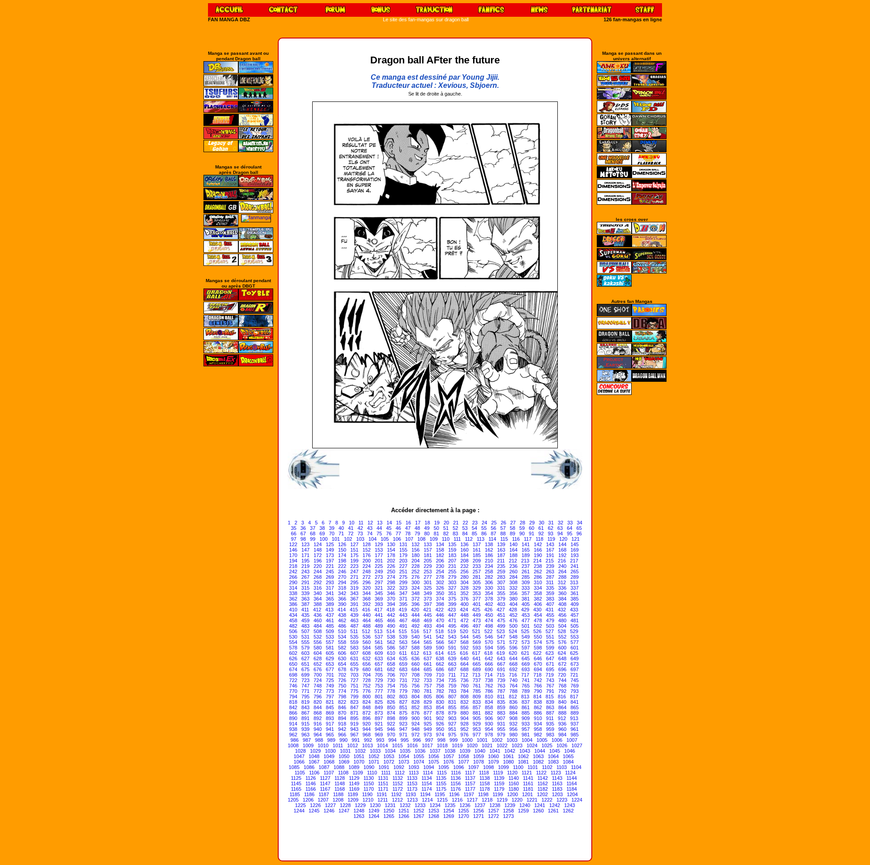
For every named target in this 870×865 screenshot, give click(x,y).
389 (330, 604)
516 (415, 631)
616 (464, 653)
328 (464, 588)
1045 (554, 751)
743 (550, 680)
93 (550, 533)
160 (464, 550)
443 (403, 615)
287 (550, 577)
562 (391, 642)
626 (293, 658)
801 (379, 696)
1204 (572, 794)
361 (574, 593)
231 (452, 566)
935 (550, 723)
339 (305, 593)
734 (440, 680)
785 (477, 691)
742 (538, 680)
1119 (498, 772)
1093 (413, 767)
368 (366, 598)
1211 (382, 800)
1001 (482, 740)
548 (513, 636)
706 (391, 675)
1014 (382, 745)
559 (354, 642)
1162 (542, 783)
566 (440, 642)
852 (415, 707)
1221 (532, 800)
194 (293, 560)
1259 (523, 810)
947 (403, 729)
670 (538, 664)
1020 (472, 745)
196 (318, 560)
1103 (561, 767)
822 (342, 702)
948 (415, 729)
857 (477, 707)
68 (312, 533)
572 (513, 642)
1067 (314, 761)
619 (501, 653)
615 (452, 653)
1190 (367, 794)
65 (579, 528)
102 (348, 539)
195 (305, 560)
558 (342, 642)
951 (452, 729)
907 (501, 718)
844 (318, 707)
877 (428, 713)
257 (477, 571)
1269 (448, 816)
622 (537, 653)
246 (342, 571)
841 (574, 702)
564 (415, 642)
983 (550, 734)
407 (550, 604)
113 (480, 539)
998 (441, 740)
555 (305, 642)
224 (366, 566)
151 (354, 550)
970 (391, 734)
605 (330, 653)
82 (446, 533)
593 (477, 647)
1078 (478, 761)
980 (513, 734)
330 (489, 588)
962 (293, 734)
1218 (487, 800)
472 (464, 620)
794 (293, 696)
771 (305, 691)
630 (342, 658)
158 (440, 550)
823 (354, 702)
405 (526, 604)
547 (501, 636)
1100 (518, 767)
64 (569, 528)
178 (391, 555)
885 (526, 713)
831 (452, 702)
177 (379, 555)
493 (428, 626)
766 (538, 685)
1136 (455, 778)
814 (537, 696)
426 (488, 609)
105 (385, 539)
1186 (309, 794)
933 (526, 723)
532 (318, 636)
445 (428, 615)
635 (403, 658)
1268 (433, 816)
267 (305, 577)
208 (464, 560)
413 (329, 609)
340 (318, 593)
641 (477, 658)
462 (342, 620)
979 (501, 734)
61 (541, 528)
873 (379, 713)
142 (538, 544)
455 (550, 615)
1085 (294, 767)
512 (366, 631)
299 (403, 582)
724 (318, 680)
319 (354, 588)
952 (464, 729)
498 (489, 626)
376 (464, 598)
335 (550, 588)
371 (403, 598)
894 (342, 718)
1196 (454, 794)
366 (342, 598)
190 (538, 555)
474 (489, 620)
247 (354, 571)
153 (379, 550)
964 (318, 734)
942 (342, 729)
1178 (484, 789)
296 (366, 582)
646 (538, 658)
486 (342, 626)
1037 (435, 751)
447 (452, 615)
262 (538, 571)
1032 (360, 751)
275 (403, 577)
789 (526, 691)
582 (342, 647)
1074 (418, 761)
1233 (420, 805)
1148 (339, 783)
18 (427, 522)
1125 (296, 778)
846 (342, 707)
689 (477, 669)
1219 (502, 800)
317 (330, 588)
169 (574, 550)
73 (360, 533)
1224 (576, 800)
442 (391, 615)
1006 (556, 740)
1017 (427, 745)
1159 (499, 783)
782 (440, 691)
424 (464, 609)
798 (342, 696)
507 (305, 631)
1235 (450, 805)
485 (330, 626)
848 (366, 707)
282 (489, 577)
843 (305, 707)
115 (504, 539)
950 (440, 729)
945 (379, 729)
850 (391, 707)
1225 (300, 805)
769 (574, 685)
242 (293, 571)
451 (501, 615)
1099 (503, 767)
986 (294, 740)
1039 (464, 751)
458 (293, 620)
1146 (310, 783)
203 (403, 560)
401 (477, 604)
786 (489, 691)
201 (379, 560)
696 (562, 669)
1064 (553, 756)
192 (562, 555)
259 (501, 571)
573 (526, 642)
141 (526, 544)
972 (415, 734)
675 (305, 669)
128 (366, 544)
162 (489, 550)
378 (489, 598)
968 (366, 734)
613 (427, 653)
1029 (315, 751)
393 (379, 604)
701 (330, 675)
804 (415, 696)
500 (513, 626)
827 (403, 702)
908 (513, 718)
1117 (470, 772)
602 (293, 653)
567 (452, 642)
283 (501, 577)
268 (318, 577)
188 (513, 555)
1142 (542, 778)
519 (452, 631)
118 (539, 539)
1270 (463, 816)
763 (501, 685)
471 (452, 620)
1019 (457, 745)
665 (477, 664)
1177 (470, 789)
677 (330, 669)
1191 (382, 794)
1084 (568, 761)
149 (330, 550)
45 (389, 528)
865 (574, 707)
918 (342, 723)
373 (428, 598)
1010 (323, 745)
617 (476, 653)
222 (342, 566)
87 (493, 533)
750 (342, 685)
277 (428, 577)
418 (391, 609)
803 (403, 696)
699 (305, 675)
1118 (484, 772)
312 (562, 582)
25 (494, 522)
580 (318, 647)
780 (415, 691)
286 (538, 577)
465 (379, 620)
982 (538, 734)
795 (305, 696)
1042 (509, 751)
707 (403, 675)
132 (415, 544)
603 (305, 653)
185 (477, 555)
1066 (299, 761)
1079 (493, 761)
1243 (569, 805)
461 (330, 620)
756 (415, 685)
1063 (538, 756)
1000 (467, 740)
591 (452, 647)
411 (305, 609)
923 (403, 723)
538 (391, 636)
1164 (571, 783)
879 (452, 713)
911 (550, 718)
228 (415, 566)
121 (575, 539)
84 (465, 533)
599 (550, 647)
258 (489, 571)
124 (318, 544)
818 (293, 702)
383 (550, 598)
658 (391, 664)
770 (293, 691)
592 (464, 647)
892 (318, 718)
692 (513, 669)
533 (330, 636)
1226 (315, 805)
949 (428, 729)
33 (570, 522)
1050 (343, 756)
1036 (420, 751)
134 (440, 544)
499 (501, 626)
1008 (293, 745)
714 (488, 675)
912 (562, 718)
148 (318, 550)
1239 (509, 805)
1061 (508, 756)
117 (528, 539)
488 (366, 626)
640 (464, 658)
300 (415, 582)
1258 (508, 810)
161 (477, 550)
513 (378, 631)
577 (574, 642)
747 (305, 685)
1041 (494, 751)
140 (513, 544)
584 (366, 647)
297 (379, 582)
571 (501, 642)
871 (354, 713)
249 (379, 571)
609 (379, 653)
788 (513, 691)
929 (477, 723)
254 (440, 571)
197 (330, 560)
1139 (499, 778)
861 (526, 707)
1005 (541, 740)
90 (522, 533)
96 (579, 533)
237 (526, 566)
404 (513, 604)
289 (574, 577)
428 (513, 609)
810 (489, 696)
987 (307, 740)
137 (477, 544)
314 (293, 588)
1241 (539, 805)
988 (319, 740)
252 (415, 571)
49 (427, 528)
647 (550, 658)
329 (477, 588)
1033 (375, 751)
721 (574, 675)
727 (354, 680)
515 (403, 631)
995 (405, 740)
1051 (358, 756)
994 (392, 740)
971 (403, 734)
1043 (524, 751)
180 (415, 555)
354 (489, 593)
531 (305, 636)
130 (391, 544)
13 (379, 522)
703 (354, 675)
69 (322, 533)
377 (477, 598)
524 (513, 631)
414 (342, 609)
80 (427, 533)
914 (293, 723)
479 (550, 620)
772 (318, 691)
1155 (441, 783)
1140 (513, 778)
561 (379, 642)
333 (526, 588)
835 (501, 702)
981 (526, 734)
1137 (470, 778)
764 (513, 685)
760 (464, 685)
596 (513, 647)
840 (562, 702)
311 (550, 582)
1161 (528, 783)
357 (526, 593)
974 (440, 734)
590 (440, 647)
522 (488, 631)
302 (440, 582)
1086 (309, 767)
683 (403, 669)
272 (366, 577)
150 (342, 550)
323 (403, 588)
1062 (523, 756)
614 (439, 653)
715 (501, 675)
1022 (502, 745)
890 (293, 718)
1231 (390, 805)
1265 (388, 816)
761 (477, 685)
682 (391, 669)
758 (440, 685)
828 (415, 702)
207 (452, 560)
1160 (513, 783)
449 (477, 615)
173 (330, 555)
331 (501, 588)
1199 (498, 794)
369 (379, 598)
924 (415, 723)
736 (464, 680)
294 (342, 582)
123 (305, 544)
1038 (450, 751)
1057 (448, 756)
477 (526, 620)
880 (464, 713)
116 (516, 539)
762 (489, 685)
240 (562, 566)
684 (415, 669)
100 (323, 539)
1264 (373, 816)
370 (391, 598)
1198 (483, 794)
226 (391, 566)
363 (305, 598)
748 (318, 685)
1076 (448, 761)
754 (391, 685)
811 (501, 696)
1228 (345, 805)
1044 (539, 751)
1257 (493, 810)
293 (330, 582)
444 (415, 615)
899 (403, 718)
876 (415, 713)
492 (415, 626)
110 (446, 539)
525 (525, 631)
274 (391, 577)
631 (354, 658)
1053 (388, 756)
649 (574, 658)
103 (360, 539)
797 (330, 696)
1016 (412, 745)
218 (293, 566)
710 (440, 675)
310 (538, 582)
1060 (493, 756)
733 (428, 680)
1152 (397, 783)
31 (551, 522)
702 (342, 675)
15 (398, 522)
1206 (308, 800)
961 (574, 729)
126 (342, 544)
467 (403, 620)
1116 (456, 772)
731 (403, 680)
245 (330, 571)
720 (562, 675)
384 (562, 598)
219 (305, 566)
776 (366, 691)
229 (428, 566)
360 (562, 593)
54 (474, 528)
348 (415, 593)
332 (513, 588)
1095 (443, 767)
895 (354, 718)
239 (550, 566)
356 (513, 593)
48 (417, 528)
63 (560, 528)
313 (574, 582)
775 (354, 691)
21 (456, 522)
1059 (478, 756)
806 (440, 696)
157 (428, 550)
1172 (397, 789)
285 (526, 577)
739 (501, 680)
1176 (455, 789)
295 (354, 582)
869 (330, 713)
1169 (354, 789)
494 (440, 626)
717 (525, 675)
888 (562, 713)
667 (501, 664)
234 (489, 566)
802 (391, 696)
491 (403, 626)
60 (531, 528)
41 (350, 528)
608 (366, 653)
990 (343, 740)
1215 (442, 800)
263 (550, 571)
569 (477, 642)
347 (403, 593)
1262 (568, 810)
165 (526, 550)
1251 (403, 810)
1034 (390, 751)
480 (562, 620)
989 (331, 740)
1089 (353, 767)
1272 (493, 816)
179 (403, 555)
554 (293, 642)
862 (538, 707)
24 (484, 522)
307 (501, 582)
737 (477, 680)
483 (305, 626)
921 (379, 723)
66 (293, 533)
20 (446, 522)
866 (293, 713)
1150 (368, 783)
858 (489, 707)
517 (427, 631)
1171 (383, 789)
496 (464, 626)
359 (550, 593)
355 (501, 593)
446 (440, 615)
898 (391, 718)
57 (503, 528)
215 (550, 560)
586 (391, 647)
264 (562, 571)
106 (397, 539)
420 (415, 609)
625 (574, 653)
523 (501, 631)
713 (476, 675)
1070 (358, 761)
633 (379, 658)
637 (428, 658)
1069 (343, 761)
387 (305, 604)
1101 (532, 767)
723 (305, 680)
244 (318, 571)
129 (379, 544)
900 (415, 718)
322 (391, 588)
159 (452, 550)
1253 (433, 810)
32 (560, 522)
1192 (396, 794)
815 (550, 696)
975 (452, 734)
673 (574, 664)
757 (428, 685)
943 (354, 729)
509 (330, 631)
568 (464, 642)
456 (562, 615)
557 (330, 642)
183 (452, 555)
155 (403, 550)
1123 (556, 772)
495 (452, 626)
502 (538, 626)
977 (477, 734)
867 (305, 713)
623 (550, 653)
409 (574, 604)
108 (421, 539)
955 (501, 729)
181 (428, 555)
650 (293, 664)
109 (434, 539)
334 (538, 588)
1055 (418, 756)
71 (341, 533)
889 (574, 713)
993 (380, 740)
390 (342, 604)
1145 (296, 783)
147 (305, 550)
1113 (414, 772)
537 (379, 636)
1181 (528, 789)
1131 (383, 778)
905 (477, 718)
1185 (295, 794)
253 (428, 571)
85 (474, 533)
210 (489, 560)
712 (464, 675)
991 (356, 740)
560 (366, 642)
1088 (339, 767)
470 (440, 620)
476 (513, 620)
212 (513, 560)
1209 (353, 800)
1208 (338, 800)
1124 (570, 772)
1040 (479, 751)
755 (403, 685)
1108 (343, 772)
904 (464, 718)
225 (379, 566)
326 (440, 588)
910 (538, 718)
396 (415, 604)
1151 (383, 783)
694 (538, 669)
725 (330, 680)
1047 (299, 756)
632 (366, 658)
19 (437, 522)
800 (366, 696)
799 (354, 696)
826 (391, 702)
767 (550, 685)
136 (464, 544)
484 (318, 626)
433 (574, 609)
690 (489, 669)
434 (293, 615)
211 (501, 560)
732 (415, 680)
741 (526, 680)
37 (312, 528)
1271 (478, 816)
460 (318, 620)
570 (489, 642)
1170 (368, 789)
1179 (499, 789)
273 (379, 577)
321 (379, 588)
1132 (397, 778)
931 (501, 723)
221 (330, 566)
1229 (360, 805)
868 (318, 713)
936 (562, 723)
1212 (397, 800)
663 (452, 664)
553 (574, 636)
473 (477, 620)
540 (415, 636)
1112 (400, 772)
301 (428, 582)
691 (501, 669)
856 (464, 707)
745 (574, 680)
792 (562, 691)
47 (408, 528)
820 (318, 702)
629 (330, 658)
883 (501, 713)
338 (293, 593)
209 (477, 560)
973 (428, 734)
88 (503, 533)
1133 (412, 778)
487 (354, 626)
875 (403, 713)
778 (391, 691)
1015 (397, 745)
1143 (557, 778)
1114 (428, 772)
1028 (300, 751)
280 (464, 577)
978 (489, 734)
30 (541, 522)
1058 (463, 756)
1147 (325, 783)
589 (428, 647)
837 (526, 702)
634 (391, 658)
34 (579, 522)
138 (489, 544)
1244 (299, 810)
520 (464, 631)
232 (464, 566)
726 (342, 680)
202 (391, 560)
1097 (473, 767)
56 (493, 528)
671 (550, 664)
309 (526, 582)
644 (513, 658)
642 (489, 658)
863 (550, 707)
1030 (330, 751)
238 (538, 566)
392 (366, 604)
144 (562, 544)
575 (550, 642)
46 (398, 528)
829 (428, 702)
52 (455, 528)
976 (464, 734)
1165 (296, 789)
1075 (433, 761)
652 (318, 664)
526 (537, 631)
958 (538, 729)
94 (560, 533)
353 (477, 593)
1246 (329, 810)
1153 (412, 783)
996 (417, 740)
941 (330, 729)
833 (477, 702)
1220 (517, 800)
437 (330, 615)
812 (513, 696)
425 (476, 609)
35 (293, 528)
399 (452, 604)
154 (391, 550)
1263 (358, 816)
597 (526, 647)
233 (477, 566)
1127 (325, 778)
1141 (528, 778)
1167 (325, 789)
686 (440, 669)
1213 (412, 800)
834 (489, 702)
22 (465, 522)
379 (501, 598)
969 (379, 734)
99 (312, 539)
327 (452, 588)
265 (574, 571)
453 (526, 615)
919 (354, 723)
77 (398, 533)
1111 (386, 772)
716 (513, 675)
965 (330, 734)
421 (427, 609)
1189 (353, 794)
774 (342, 691)
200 (366, 560)
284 (513, 577)
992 (368, 740)
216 (562, 560)
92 (541, 533)
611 (403, 653)
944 (366, 729)
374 (440, 598)
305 (477, 582)
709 (428, 675)
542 (440, 636)
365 (330, 598)
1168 (339, 789)
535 (354, 636)
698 (293, 675)
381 (526, 598)
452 (513, 615)
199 (354, 560)
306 (489, 582)
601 (574, 647)
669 (526, 664)
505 (574, 626)
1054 (403, 756)
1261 (553, 810)
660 (415, 664)
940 (318, 729)
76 (389, 533)
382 (538, 598)
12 (370, 522)
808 (464, 696)
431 (550, 609)
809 (477, 696)
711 (452, 675)
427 (501, 609)
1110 (372, 772)
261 (526, 571)
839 (550, 702)
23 (475, 522)
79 (417, 533)
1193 (411, 794)
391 (354, 604)
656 (366, 664)
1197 (469, 794)
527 (550, 631)
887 (550, 713)
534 (342, 636)
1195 (440, 794)
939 (305, 729)
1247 (343, 810)
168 (562, 550)
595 (501, 647)
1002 (497, 740)
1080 (508, 761)
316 (318, 588)
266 (293, 577)
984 (562, 734)
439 (354, 615)
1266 (403, 816)
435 (305, 615)
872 (366, 713)
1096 (458, 767)
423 (452, 609)
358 (538, 593)
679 (354, 669)
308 (513, 582)
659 (403, 664)
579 (305, 647)
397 (428, 604)
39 (331, 528)
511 (354, 631)
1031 (345, 751)
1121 (527, 772)
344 (366, 593)
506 (293, 631)
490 (391, 626)
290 (293, 582)
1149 (354, 783)
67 (303, 533)
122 (293, 544)
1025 (546, 745)
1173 (412, 789)
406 (538, 604)
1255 (463, 810)
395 (403, 604)
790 (538, 691)
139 (501, 544)
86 (484, 533)
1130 (368, 778)
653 (330, 664)
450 (489, 615)
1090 (368, 767)
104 (372, 539)
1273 (508, 816)
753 (379, 685)
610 (391, 653)
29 (532, 522)
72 (350, 533)
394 (391, 604)
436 (318, 615)
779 (403, 691)
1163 (557, 783)
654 (342, 664)
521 (476, 631)
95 (569, 533)
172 (318, 555)
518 (439, 631)
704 (366, 675)
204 (415, 560)
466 (391, 620)
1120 (512, 772)
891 (305, 718)
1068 (329, 761)
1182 (542, 789)
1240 (524, 805)
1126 (310, 778)
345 (379, 593)
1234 (435, 805)
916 (318, 723)
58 (512, 528)
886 (538, 713)
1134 (426, 778)
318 (342, 588)
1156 (455, 783)
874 (391, 713)
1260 (538, 810)
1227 (330, 805)
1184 (571, 789)
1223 (561, 800)
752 (366, 685)
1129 (354, 778)
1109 (358, 772)
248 (366, 571)
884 (513, 713)
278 (440, 577)
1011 (338, 745)
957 (526, 729)
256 (464, 571)
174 (342, 555)
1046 (569, 751)
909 (526, 718)
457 (574, 615)
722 (293, 680)
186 (489, 555)
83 (455, 533)
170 (293, 555)
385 (574, 598)
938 (293, 729)
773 (330, 691)
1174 (426, 789)
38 (322, 528)
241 (574, 566)
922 (391, 723)
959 (550, 729)
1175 (441, 789)
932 (513, 723)
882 (489, 713)
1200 (512, 794)
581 (330, 647)
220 (318, 566)
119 (551, 539)
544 (464, 636)
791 (550, 691)
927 (452, 723)
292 (318, 582)
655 (354, 664)
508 (318, 631)
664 (464, 664)
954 (489, 729)
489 (379, 626)
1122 (541, 772)
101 (336, 539)
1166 (310, 789)
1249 (373, 810)
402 (489, 604)
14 (389, 522)
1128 (339, 778)
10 (351, 522)
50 (436, 528)
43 (369, 528)
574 (538, 642)
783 (452, 691)
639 (452, 658)
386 (293, 604)
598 (538, 647)
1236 (464, 805)
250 (391, 571)
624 (562, 653)
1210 (367, 800)
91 (531, 533)
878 (440, 713)
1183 (557, 789)
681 (379, 669)
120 (563, 539)
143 (550, 544)
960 (562, 729)
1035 (405, 751)
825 (379, 702)
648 (562, 658)
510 (342, 631)
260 (513, 571)
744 (562, 680)
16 (408, 522)
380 (513, 598)
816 (562, 696)
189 (526, 555)
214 (537, 560)
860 (513, 707)
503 (550, 626)
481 (574, 620)
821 (330, 702)
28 (522, 522)
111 (457, 539)
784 (464, 691)
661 (428, 664)
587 (403, 647)
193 (574, 555)
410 (293, 609)
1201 (527, 794)
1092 (398, 767)
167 (550, 550)
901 (428, 718)
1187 (324, 794)
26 (503, 522)
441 (379, 615)
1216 (457, 800)
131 (403, 544)
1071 (373, 761)
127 (354, 544)
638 (440, 658)
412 (317, 609)
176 (366, 555)
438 (342, 615)
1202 (542, 794)
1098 (488, 767)
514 (391, 631)
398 (440, 604)
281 (477, 577)
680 (366, 669)
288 (562, 577)
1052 (373, 756)
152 (366, 550)
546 (489, 636)
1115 (442, 772)
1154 (426, 783)
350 (440, 593)
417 (378, 609)
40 (341, 528)
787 (501, 691)
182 (440, 555)
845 (330, 707)
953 (477, 729)
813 (525, 696)
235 (501, 566)
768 (562, 685)
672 (562, 664)
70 (331, 533)
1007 (571, 740)
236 (513, 566)
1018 (442, 745)
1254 (448, 810)
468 (415, 620)
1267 (418, 816)
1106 (314, 772)
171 (305, 555)
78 (408, 533)
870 (342, 713)
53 (465, 528)
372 (415, 598)
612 (415, 653)
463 (354, 620)
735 (452, 680)
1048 (314, 756)
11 (360, 522)
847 (354, 707)
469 (428, 620)
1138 (484, 778)
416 (366, 609)
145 (574, 544)
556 (318, 642)
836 (513, 702)
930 (489, 723)
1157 (470, 783)
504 (562, 626)
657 (379, 664)
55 (484, 528)
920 (366, 723)
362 (293, 598)
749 (330, 685)
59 (522, 528)
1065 (568, 756)
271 (354, 577)
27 (513, 522)
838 (538, 702)
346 (391, 593)
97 (293, 539)
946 (391, 729)
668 (513, 664)
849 (379, 707)
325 (428, 588)
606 (342, 653)
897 (379, 718)
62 (550, 528)
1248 (358, 810)
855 (452, 707)
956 (513, 729)
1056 (433, 756)
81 (436, 533)
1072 (388, 761)
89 (512, 533)
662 (440, 664)
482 (293, 626)
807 (452, 696)
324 (415, 588)
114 (492, 539)
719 (550, 675)
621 (525, 653)
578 (293, 647)
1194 (425, 794)
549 (526, 636)
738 (489, 680)
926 (440, 723)
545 (477, 636)
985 (574, 734)
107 (409, 539)
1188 (338, 794)
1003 (512, 740)
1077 (463, 761)
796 (318, 696)
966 (342, 734)
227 (403, 566)
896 (366, 718)
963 (305, 734)
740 (513, 680)
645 (526, 658)
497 (477, 626)
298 (391, 582)
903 (452, 718)
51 (446, 528)
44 (379, 528)
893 (330, 718)
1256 (478, 810)
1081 (523, 761)
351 (452, 593)
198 (342, 560)
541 (428, 636)
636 (415, 658)
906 (489, 718)
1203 (557, 794)
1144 (571, 778)
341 (330, 593)
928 (464, 723)
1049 (329, 756)
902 (440, 718)
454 (538, 615)
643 (501, 658)
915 (305, 723)
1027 (576, 745)
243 (305, 571)
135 (452, 544)
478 (538, 620)
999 (454, 740)
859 (501, 707)
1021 (487, 745)
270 (342, 577)
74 (369, 533)
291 (305, 582)
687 (452, 669)
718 (537, 675)
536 (366, 636)
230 (440, 566)
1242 (554, 805)
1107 (329, 772)
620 (513, 653)
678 (342, 669)
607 (354, 653)
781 (428, 691)
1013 (367, 745)
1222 (546, 800)
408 (562, 604)
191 (550, 555)
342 (342, 593)
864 (562, 707)
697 (574, 669)
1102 (547, 767)
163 (501, 550)
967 (354, 734)
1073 (403, 761)
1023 (517, 745)
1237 (479, 805)
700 (318, 675)
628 (318, 658)
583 (354, 647)
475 (501, 620)
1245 (314, 810)
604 (318, 653)
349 (428, 593)
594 (489, 647)
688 (464, 669)
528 (562, 631)
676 (318, 669)
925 (428, 723)
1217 (472, 800)
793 (574, 691)
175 (354, 555)
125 (330, 544)
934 (538, 723)
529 (574, 631)
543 (452, 636)
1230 (375, 805)
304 (464, 582)
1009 (308, 745)
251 (403, 571)
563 (403, 642)
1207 (323, 800)
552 (562, 636)
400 (464, 604)
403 (501, 604)
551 (550, 636)
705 (379, 675)
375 (452, 598)
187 (501, 555)
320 (366, 588)
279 (452, 577)
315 (305, 588)
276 (415, 577)
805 (428, 696)
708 (415, 675)
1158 (484, 783)
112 (469, 539)
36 (303, 528)
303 (452, 582)
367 (354, 598)
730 (391, 680)
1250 (388, 810)
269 (330, 577)
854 (440, 707)
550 (538, 636)
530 (293, 636)
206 (440, 560)
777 (379, 691)
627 (305, 658)
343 (354, 593)
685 (428, 669)
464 (366, 620)
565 (428, 642)
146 (293, 550)
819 (305, 702)
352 (464, 593)
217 (574, 560)
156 (415, 550)
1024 (532, 745)
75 (379, 533)
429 (525, 609)
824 (366, 702)
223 (354, 566)
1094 (428, 767)
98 (303, 539)
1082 (538, 761)
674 (293, 669)
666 (489, 664)
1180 (513, 789)
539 (403, 636)
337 (574, 588)
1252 (418, 810)
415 (354, 609)
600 (562, 647)
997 (429, 740)
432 (562, 609)
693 (526, 669)
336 (562, 588)
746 (293, 685)
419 (403, 609)
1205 (293, 800)
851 (403, 707)
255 (452, 571)
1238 (494, 805)
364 (318, 598)
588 (415, 647)
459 (305, 620)
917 (330, 723)
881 (477, 713)
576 (562, 642)
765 (526, 685)
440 (366, 615)
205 (428, 560)
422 (439, 609)
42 (360, 528)
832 (464, 702)
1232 (405, 805)
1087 (324, 767)
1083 (553, 761)
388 (318, 604)
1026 (561, 745)
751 (354, 685)
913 (574, 718)
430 (537, 609)
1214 (427, 800)
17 (417, 522)
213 (525, 560)
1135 (441, 778)
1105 (300, 772)
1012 (352, 745)
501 (526, 626)
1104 (576, 767)
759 (452, 685)
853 (428, 707)
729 (379, 680)
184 (464, 555)
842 (293, 707)
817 (574, 696)
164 (513, 550)
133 (428, 544)
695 (550, 669)
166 (538, 550)
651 (305, 664)
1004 (527, 740)
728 (366, 680)
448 (464, 615)
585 (379, 647)
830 (440, 702)
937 (574, 723)
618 (488, 653)
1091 (383, 767)
